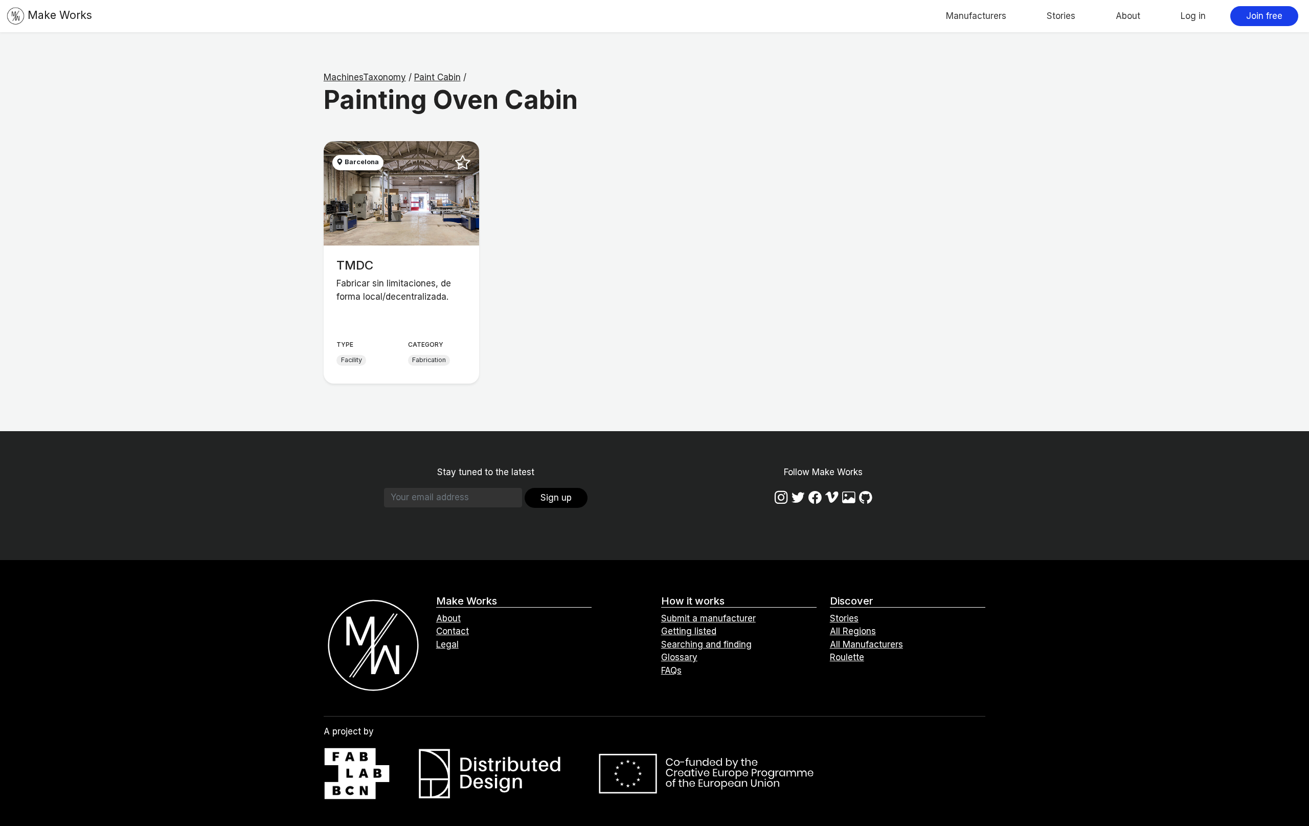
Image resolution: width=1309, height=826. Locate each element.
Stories (1061, 16)
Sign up (556, 498)
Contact (452, 631)
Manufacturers (976, 16)
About (1128, 16)
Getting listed (688, 631)
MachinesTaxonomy (365, 77)
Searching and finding (706, 644)
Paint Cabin (437, 77)
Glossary (679, 657)
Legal (447, 644)
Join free (1264, 16)
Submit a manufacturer (708, 618)
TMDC (354, 265)
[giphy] (848, 497)
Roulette (847, 657)
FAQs (671, 670)
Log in (1193, 16)
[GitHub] (865, 497)
